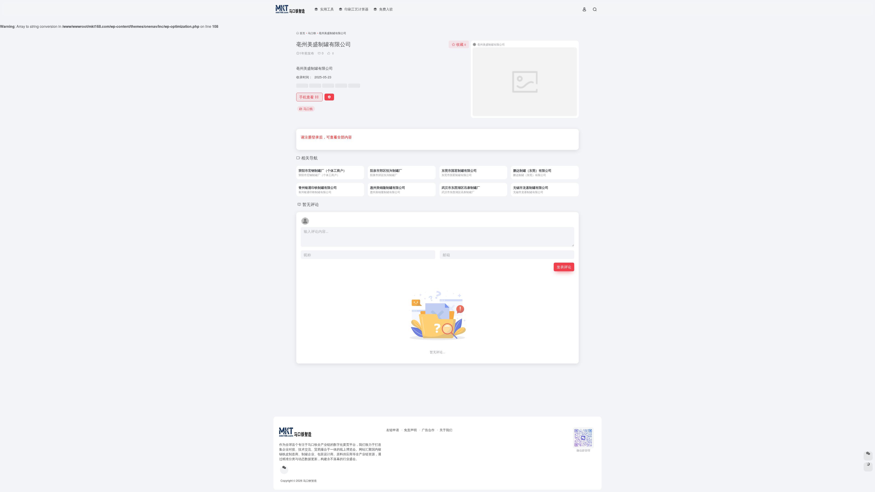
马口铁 (312, 33)
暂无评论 (310, 204)
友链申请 (392, 430)
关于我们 (446, 430)
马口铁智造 (310, 480)
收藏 (461, 44)
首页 (302, 33)
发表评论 (564, 266)
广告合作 (428, 430)
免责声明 (410, 430)
